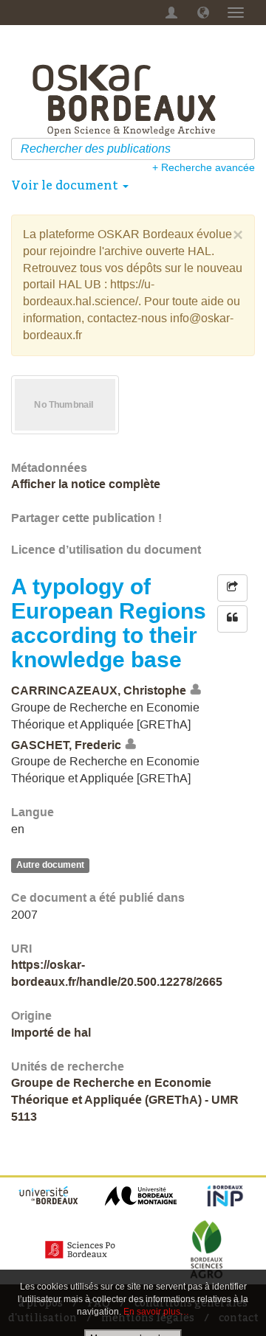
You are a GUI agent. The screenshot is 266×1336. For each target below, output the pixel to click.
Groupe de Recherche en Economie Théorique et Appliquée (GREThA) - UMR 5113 (125, 1099)
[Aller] (245, 149)
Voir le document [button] (66, 185)
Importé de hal (51, 1032)
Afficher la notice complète (85, 484)
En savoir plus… (156, 1312)
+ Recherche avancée (203, 167)
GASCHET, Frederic (66, 745)
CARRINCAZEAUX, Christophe (98, 690)
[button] (203, 12)
